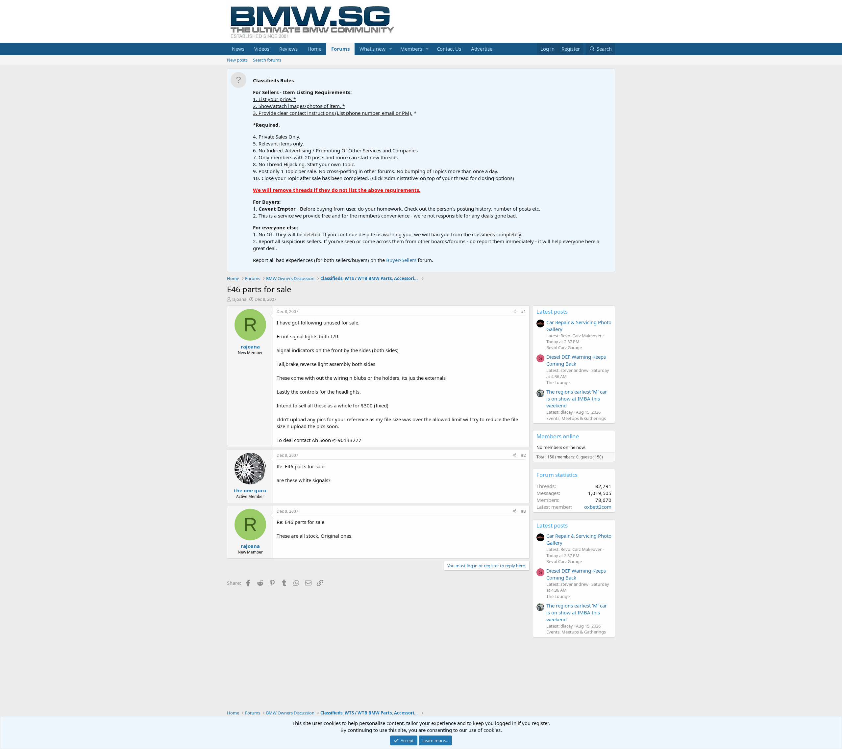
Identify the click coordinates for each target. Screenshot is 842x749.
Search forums (267, 60)
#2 (523, 455)
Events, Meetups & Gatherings (576, 418)
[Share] (514, 312)
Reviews (288, 48)
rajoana (239, 299)
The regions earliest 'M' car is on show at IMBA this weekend (576, 398)
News (238, 48)
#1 (523, 311)
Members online (557, 436)
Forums (340, 48)
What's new (372, 48)
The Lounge (558, 382)
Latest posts (552, 311)
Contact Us (449, 48)
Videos (261, 48)
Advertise (481, 48)
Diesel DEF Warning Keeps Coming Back (576, 360)
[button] (390, 49)
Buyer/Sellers (401, 260)
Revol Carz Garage (564, 347)
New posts (237, 60)
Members (411, 48)
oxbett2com (597, 507)
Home (314, 48)
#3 (523, 511)
